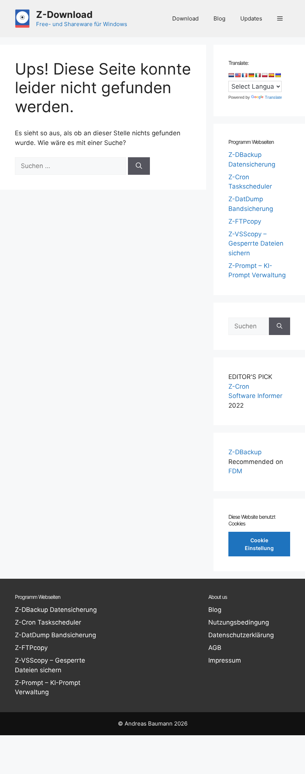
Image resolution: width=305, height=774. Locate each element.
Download (185, 18)
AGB (214, 647)
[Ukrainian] (278, 75)
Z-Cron (238, 386)
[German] (251, 75)
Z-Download (64, 14)
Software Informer (255, 395)
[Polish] (265, 75)
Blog (219, 18)
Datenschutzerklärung (241, 635)
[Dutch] (231, 75)
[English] (238, 75)
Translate (273, 97)
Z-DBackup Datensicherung (56, 609)
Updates (251, 18)
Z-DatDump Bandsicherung (55, 635)
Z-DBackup (244, 452)
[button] (280, 18)
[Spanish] (271, 75)
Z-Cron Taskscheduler (48, 622)
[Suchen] (139, 166)
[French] (245, 75)
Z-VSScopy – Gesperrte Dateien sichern (255, 243)
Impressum (224, 660)
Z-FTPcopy (244, 221)
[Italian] (258, 75)
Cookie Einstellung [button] (259, 544)
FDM (235, 471)
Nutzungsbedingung (238, 622)
